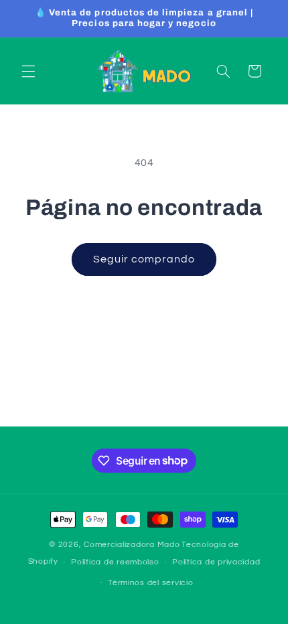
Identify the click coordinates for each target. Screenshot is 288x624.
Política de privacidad (216, 562)
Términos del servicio (150, 583)
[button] (28, 71)
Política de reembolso (115, 562)
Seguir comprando (144, 259)
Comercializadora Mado (131, 544)
